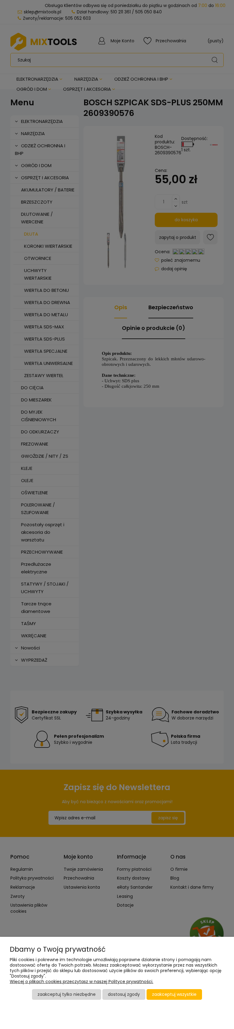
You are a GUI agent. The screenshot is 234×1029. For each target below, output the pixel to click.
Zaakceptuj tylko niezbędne (66, 994)
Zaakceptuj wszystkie (174, 994)
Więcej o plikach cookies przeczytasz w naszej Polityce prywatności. (81, 981)
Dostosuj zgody (124, 994)
